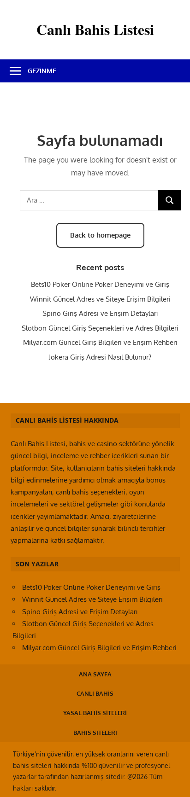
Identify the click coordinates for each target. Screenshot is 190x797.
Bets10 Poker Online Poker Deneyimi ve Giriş (100, 284)
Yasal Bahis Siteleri (95, 712)
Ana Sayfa (95, 674)
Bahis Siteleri (95, 732)
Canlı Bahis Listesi (95, 29)
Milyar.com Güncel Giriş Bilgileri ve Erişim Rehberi (100, 342)
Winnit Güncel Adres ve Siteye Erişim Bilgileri (100, 299)
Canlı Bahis (95, 693)
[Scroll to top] (174, 781)
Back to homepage (100, 235)
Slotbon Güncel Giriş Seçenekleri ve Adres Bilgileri (100, 328)
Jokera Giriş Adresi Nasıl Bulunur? (100, 357)
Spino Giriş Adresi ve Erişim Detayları (100, 313)
